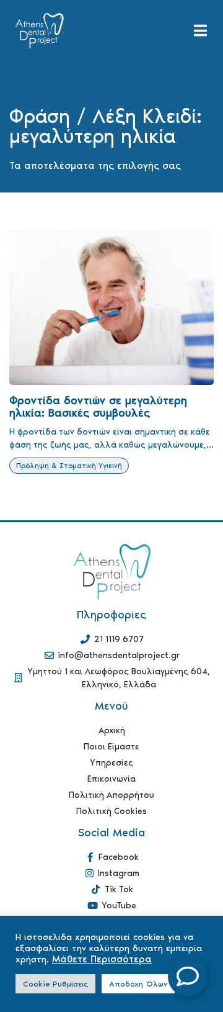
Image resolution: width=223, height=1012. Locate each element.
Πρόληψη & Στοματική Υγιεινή (69, 465)
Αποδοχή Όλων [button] (138, 983)
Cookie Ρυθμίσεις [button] (55, 983)
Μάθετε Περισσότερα (102, 959)
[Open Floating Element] (188, 976)
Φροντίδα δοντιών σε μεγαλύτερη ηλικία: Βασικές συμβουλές (98, 407)
